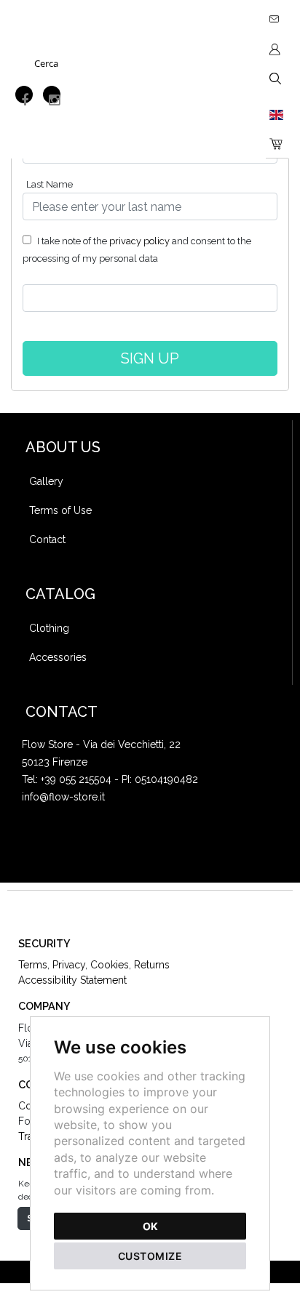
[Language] (277, 114)
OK (150, 1226)
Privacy (68, 965)
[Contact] (277, 13)
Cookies (109, 965)
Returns (152, 965)
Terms (32, 965)
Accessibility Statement (72, 980)
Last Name (49, 184)
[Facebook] (24, 94)
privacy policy (139, 241)
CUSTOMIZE (150, 1256)
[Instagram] (51, 94)
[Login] (277, 48)
